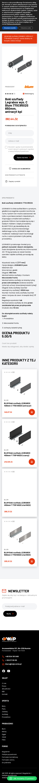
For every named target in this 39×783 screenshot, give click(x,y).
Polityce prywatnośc (13, 24)
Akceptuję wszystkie (10, 28)
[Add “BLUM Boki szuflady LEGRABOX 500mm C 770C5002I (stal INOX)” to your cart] (32, 561)
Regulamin (26, 773)
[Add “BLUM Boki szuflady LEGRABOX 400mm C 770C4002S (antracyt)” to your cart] (32, 412)
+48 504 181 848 (12, 656)
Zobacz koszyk (15, 41)
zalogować (14, 346)
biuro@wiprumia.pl (13, 664)
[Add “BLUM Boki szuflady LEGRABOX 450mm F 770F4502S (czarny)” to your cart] (32, 462)
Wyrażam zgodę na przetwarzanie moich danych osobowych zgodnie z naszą (21, 149)
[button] (10, 64)
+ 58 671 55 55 (11, 660)
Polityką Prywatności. (21, 151)
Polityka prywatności (9, 775)
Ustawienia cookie (26, 28)
